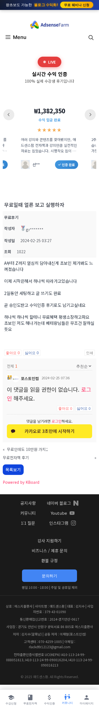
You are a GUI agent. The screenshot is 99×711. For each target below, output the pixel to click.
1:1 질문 (28, 523)
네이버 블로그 (59, 503)
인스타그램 (58, 523)
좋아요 (13, 353)
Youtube (59, 513)
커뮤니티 (28, 513)
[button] (91, 37)
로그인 (57, 421)
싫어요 (32, 353)
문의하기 (49, 575)
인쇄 (89, 353)
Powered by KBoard (21, 482)
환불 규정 (49, 560)
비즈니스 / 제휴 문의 (49, 550)
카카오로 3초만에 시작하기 (49, 431)
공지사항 (28, 503)
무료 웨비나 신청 (77, 5)
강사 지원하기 (49, 540)
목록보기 (13, 469)
